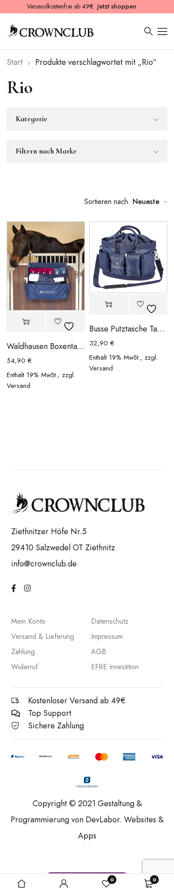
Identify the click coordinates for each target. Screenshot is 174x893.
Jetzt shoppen (117, 6)
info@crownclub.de (44, 564)
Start (15, 62)
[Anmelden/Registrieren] (64, 884)
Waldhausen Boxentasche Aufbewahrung (46, 346)
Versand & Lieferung (42, 636)
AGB (98, 651)
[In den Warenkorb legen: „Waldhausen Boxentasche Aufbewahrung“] (26, 321)
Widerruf (24, 667)
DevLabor (103, 819)
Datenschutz (109, 621)
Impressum (107, 636)
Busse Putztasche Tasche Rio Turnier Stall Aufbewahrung (128, 328)
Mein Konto (28, 621)
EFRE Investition (115, 667)
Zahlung (23, 651)
